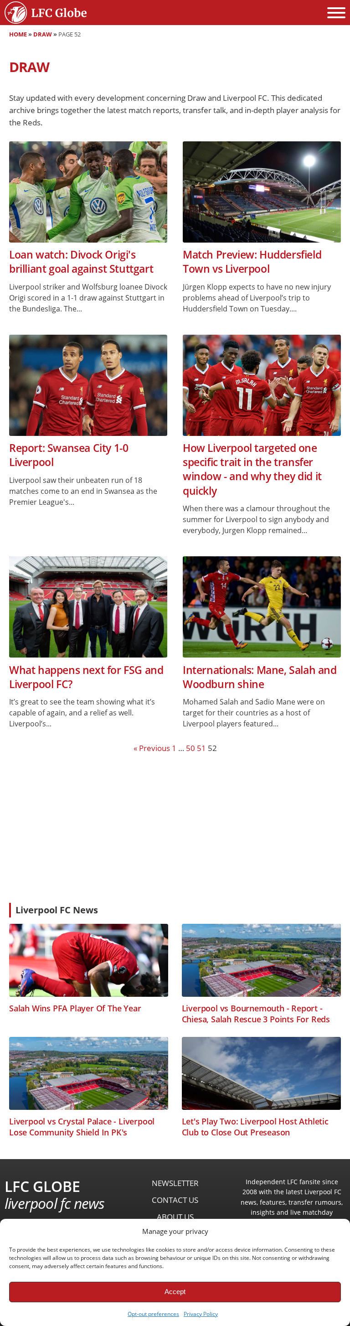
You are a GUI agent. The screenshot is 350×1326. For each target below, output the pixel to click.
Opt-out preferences (153, 1314)
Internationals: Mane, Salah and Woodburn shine (260, 677)
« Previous (152, 748)
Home (18, 34)
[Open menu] (336, 12)
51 (201, 748)
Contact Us (175, 1200)
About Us (175, 1217)
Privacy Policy (201, 1314)
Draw (42, 34)
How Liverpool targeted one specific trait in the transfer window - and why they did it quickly (252, 469)
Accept (175, 1291)
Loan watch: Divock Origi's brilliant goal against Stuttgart (81, 262)
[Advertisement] (175, 827)
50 (190, 748)
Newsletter (175, 1183)
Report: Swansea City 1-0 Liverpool (68, 455)
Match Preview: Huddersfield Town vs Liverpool (252, 262)
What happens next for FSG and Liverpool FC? (86, 677)
